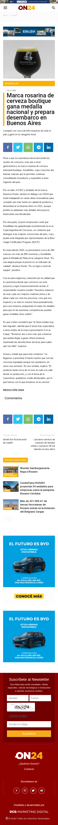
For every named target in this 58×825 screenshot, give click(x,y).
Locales (14, 15)
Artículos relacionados (15, 460)
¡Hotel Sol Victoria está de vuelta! (14, 441)
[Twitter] (33, 791)
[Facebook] (16, 791)
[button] (53, 8)
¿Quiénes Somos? (29, 763)
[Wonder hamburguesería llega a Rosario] (11, 471)
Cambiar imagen (18, 715)
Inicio (5, 15)
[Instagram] (25, 791)
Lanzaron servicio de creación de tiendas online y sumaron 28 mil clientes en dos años (43, 444)
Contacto (29, 769)
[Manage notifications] (6, 818)
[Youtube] (42, 791)
